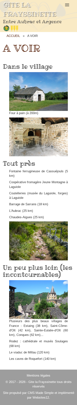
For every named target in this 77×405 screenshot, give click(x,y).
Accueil (13, 36)
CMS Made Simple (41, 393)
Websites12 (41, 397)
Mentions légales (38, 375)
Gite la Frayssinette (42, 382)
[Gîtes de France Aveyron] (11, 28)
